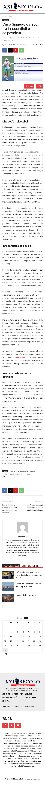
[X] (10, 50)
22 (34, 641)
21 (29, 641)
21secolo (12, 471)
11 (11, 636)
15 (34, 636)
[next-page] (7, 606)
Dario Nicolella (10, 45)
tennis (18, 474)
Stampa (29, 86)
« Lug (4, 654)
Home (4, 16)
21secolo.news (23, 471)
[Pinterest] (15, 50)
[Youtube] (18, 725)
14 (29, 636)
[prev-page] (3, 606)
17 (5, 641)
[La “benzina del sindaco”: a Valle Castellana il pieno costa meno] (8, 575)
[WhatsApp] (21, 50)
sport (12, 474)
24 (5, 645)
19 (17, 641)
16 (40, 636)
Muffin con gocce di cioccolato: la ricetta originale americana (35, 507)
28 (29, 645)
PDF (39, 86)
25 (11, 645)
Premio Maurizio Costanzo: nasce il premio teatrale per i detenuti (10, 509)
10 (5, 636)
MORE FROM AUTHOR (30, 566)
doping (32, 471)
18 (11, 641)
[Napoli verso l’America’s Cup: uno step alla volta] (8, 586)
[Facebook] (4, 50)
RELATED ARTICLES (11, 566)
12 (17, 636)
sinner (5, 474)
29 (34, 645)
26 (17, 645)
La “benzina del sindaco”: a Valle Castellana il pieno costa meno (29, 575)
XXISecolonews (8, 477)
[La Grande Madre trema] (8, 598)
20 (23, 641)
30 (40, 645)
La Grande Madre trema (26, 595)
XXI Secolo (26, 474)
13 (23, 636)
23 (40, 641)
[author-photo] (22, 533)
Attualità (12, 16)
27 (23, 645)
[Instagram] (11, 725)
